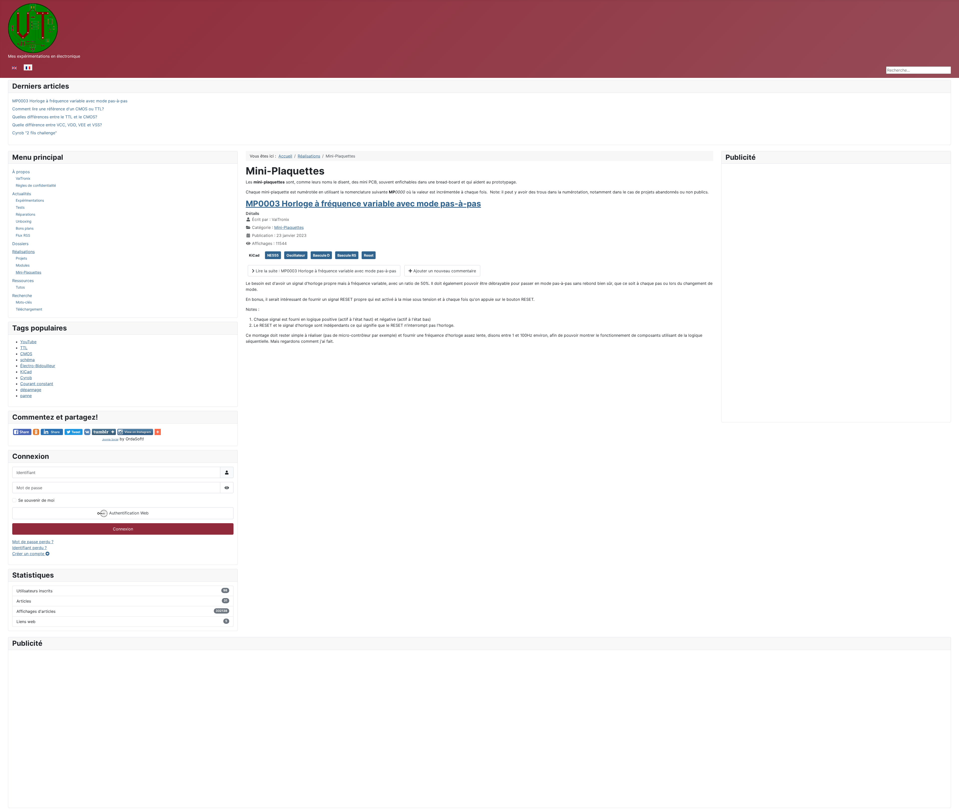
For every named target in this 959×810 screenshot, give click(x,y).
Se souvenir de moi (36, 500)
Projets (21, 258)
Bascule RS (346, 255)
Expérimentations (30, 200)
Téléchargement (29, 309)
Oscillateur (295, 255)
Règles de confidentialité (36, 185)
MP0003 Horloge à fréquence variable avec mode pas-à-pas (363, 203)
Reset (368, 255)
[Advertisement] (836, 203)
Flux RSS (23, 235)
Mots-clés (24, 302)
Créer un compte (28, 553)
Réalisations (23, 251)
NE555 (273, 255)
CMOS (26, 353)
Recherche (22, 295)
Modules (22, 265)
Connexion (123, 528)
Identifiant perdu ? (29, 547)
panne (26, 395)
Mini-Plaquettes (28, 272)
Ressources (23, 280)
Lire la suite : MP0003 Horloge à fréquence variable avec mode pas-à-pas (325, 270)
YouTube (28, 341)
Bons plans (24, 228)
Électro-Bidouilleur (37, 365)
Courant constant (36, 383)
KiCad (26, 371)
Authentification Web (128, 513)
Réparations (25, 214)
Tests (20, 207)
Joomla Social (110, 439)
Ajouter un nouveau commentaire (444, 270)
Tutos (20, 287)
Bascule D (321, 255)
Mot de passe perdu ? (32, 541)
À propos (21, 171)
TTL (23, 347)
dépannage (30, 389)
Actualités (21, 193)
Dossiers (20, 243)
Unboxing (23, 221)
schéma (27, 359)
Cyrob (26, 377)
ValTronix (23, 178)
